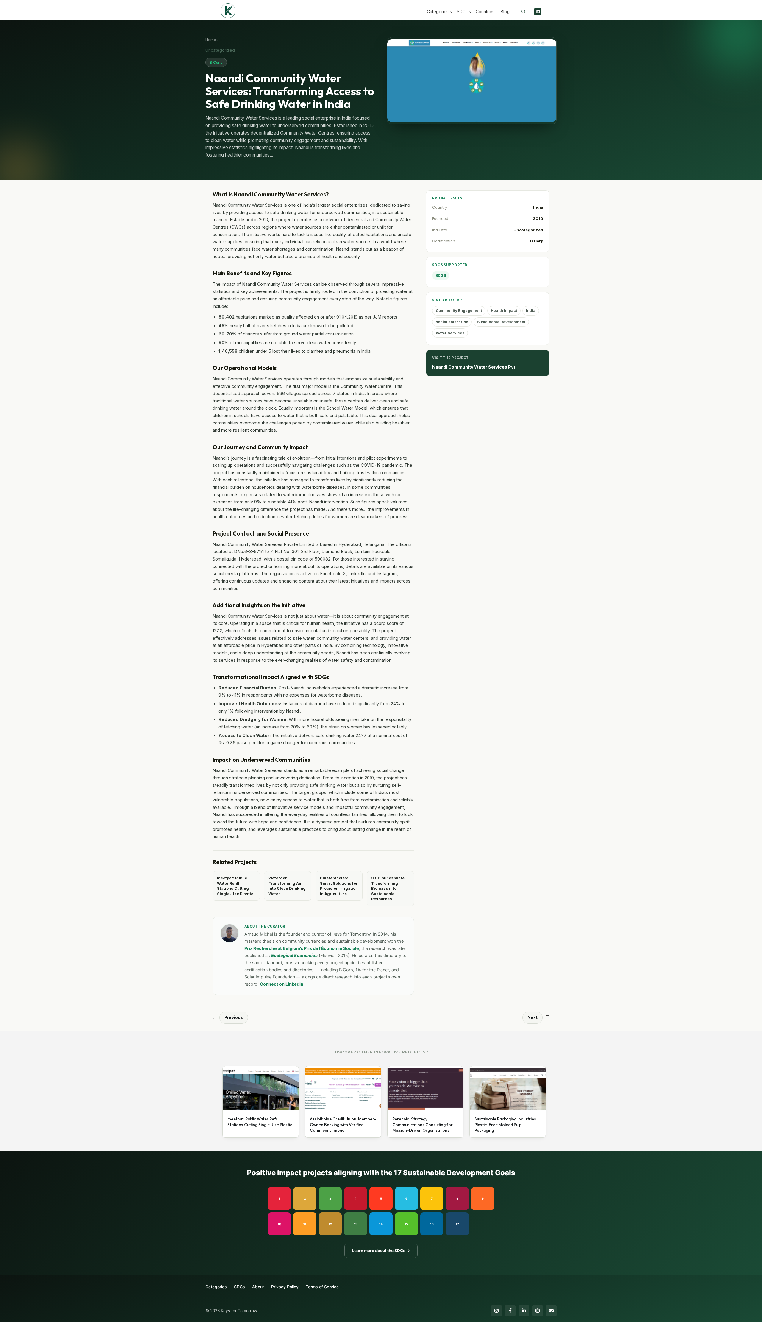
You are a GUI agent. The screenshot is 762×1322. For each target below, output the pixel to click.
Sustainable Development (501, 322)
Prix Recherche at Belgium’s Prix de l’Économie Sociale (301, 948)
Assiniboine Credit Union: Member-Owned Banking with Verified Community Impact (343, 1124)
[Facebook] (510, 1310)
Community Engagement (459, 310)
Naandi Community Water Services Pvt (473, 366)
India (538, 207)
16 (432, 1224)
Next (532, 1017)
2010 (538, 218)
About (258, 1286)
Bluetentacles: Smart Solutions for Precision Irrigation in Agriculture (339, 886)
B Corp (216, 62)
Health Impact (504, 310)
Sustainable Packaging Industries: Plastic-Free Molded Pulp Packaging (505, 1124)
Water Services (450, 333)
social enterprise (452, 322)
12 (330, 1224)
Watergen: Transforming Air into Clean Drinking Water (287, 886)
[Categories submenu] (451, 11)
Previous (233, 1017)
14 (381, 1224)
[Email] (551, 1310)
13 (355, 1224)
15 (406, 1224)
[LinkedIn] (524, 1310)
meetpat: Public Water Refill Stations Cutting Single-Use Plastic (235, 886)
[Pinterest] (537, 1310)
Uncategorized (220, 50)
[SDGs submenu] (470, 11)
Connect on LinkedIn (281, 984)
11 (304, 1224)
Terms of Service (322, 1286)
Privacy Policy (285, 1286)
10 (279, 1224)
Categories (216, 1286)
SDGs (239, 1286)
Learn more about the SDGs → (381, 1250)
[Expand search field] (523, 11)
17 (457, 1224)
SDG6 (440, 275)
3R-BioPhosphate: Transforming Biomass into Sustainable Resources (388, 888)
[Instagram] (496, 1310)
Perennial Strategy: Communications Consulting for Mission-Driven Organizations (422, 1124)
